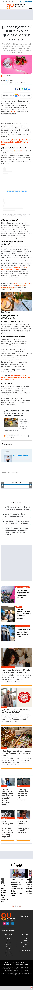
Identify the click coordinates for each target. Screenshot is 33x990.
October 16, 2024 (7, 372)
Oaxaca (25, 944)
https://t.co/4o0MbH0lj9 (17, 364)
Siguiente (30, 880)
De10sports (8, 944)
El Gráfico (8, 942)
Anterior (2, 880)
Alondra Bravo (20, 83)
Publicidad (24, 962)
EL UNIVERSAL (8, 938)
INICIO (3, 81)
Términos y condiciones (21, 964)
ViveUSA (8, 948)
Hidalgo (25, 946)
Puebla (25, 938)
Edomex (8, 951)
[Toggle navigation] (30, 7)
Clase (8, 940)
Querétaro (24, 940)
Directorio (6, 962)
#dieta (28, 353)
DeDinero (8, 946)
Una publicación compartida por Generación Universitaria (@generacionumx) (16, 215)
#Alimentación (6, 351)
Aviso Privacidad (7, 964)
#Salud (4, 349)
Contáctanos (15, 962)
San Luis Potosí (25, 942)
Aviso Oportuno (8, 955)
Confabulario (8, 953)
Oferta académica (24, 922)
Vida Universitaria (24, 924)
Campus (10, 81)
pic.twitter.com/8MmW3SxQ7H (12, 366)
